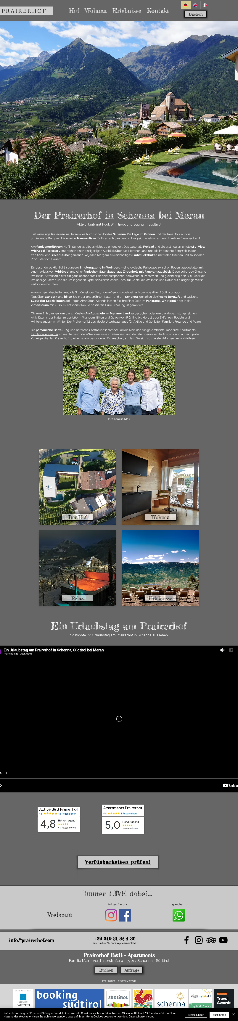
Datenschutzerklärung (141, 1016)
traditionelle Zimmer (44, 334)
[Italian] (205, 5)
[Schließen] (233, 1014)
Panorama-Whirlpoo (160, 301)
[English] (195, 5)
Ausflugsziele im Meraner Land (107, 313)
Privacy (121, 980)
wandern (51, 296)
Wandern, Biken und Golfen (101, 317)
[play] (230, 196)
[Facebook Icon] (125, 915)
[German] (186, 5)
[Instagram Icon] (111, 915)
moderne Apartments (181, 330)
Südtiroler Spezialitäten (48, 301)
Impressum (108, 980)
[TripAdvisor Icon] (211, 940)
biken (68, 296)
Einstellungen (196, 1015)
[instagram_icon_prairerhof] (199, 940)
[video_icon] (223, 940)
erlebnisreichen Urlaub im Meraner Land (172, 238)
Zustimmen (219, 1015)
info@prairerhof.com (31, 940)
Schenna (131, 296)
